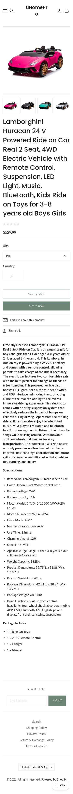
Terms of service (36, 746)
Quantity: (9, 266)
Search (36, 721)
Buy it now (36, 306)
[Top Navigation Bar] (5, 11)
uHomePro (36, 10)
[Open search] (12, 11)
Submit (57, 700)
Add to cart (36, 294)
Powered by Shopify (54, 779)
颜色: (6, 245)
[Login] (59, 11)
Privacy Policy (36, 734)
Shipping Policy (36, 727)
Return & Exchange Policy (36, 740)
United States (34, 767)
